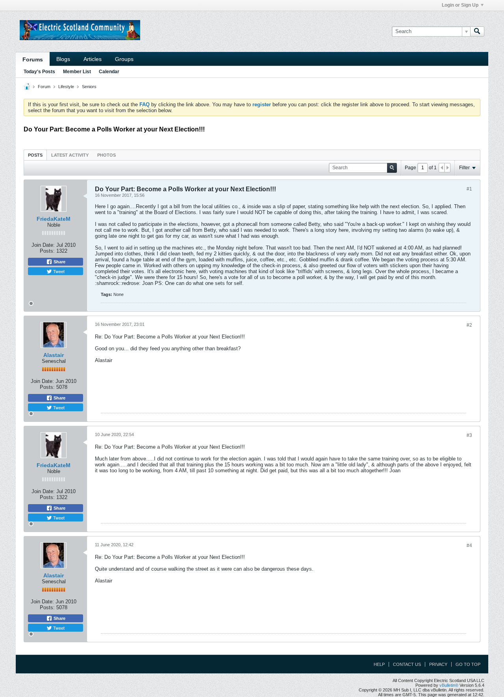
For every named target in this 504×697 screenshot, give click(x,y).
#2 (469, 325)
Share (58, 261)
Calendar (109, 71)
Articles (92, 59)
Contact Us (407, 664)
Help (379, 664)
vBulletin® (448, 685)
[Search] (477, 31)
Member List (77, 71)
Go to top (468, 664)
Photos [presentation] (106, 155)
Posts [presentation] (35, 155)
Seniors (89, 86)
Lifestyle (66, 86)
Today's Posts (39, 71)
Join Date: (43, 245)
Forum (44, 86)
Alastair (53, 355)
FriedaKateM (53, 219)
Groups (124, 59)
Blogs (63, 59)
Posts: (47, 251)
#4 (469, 545)
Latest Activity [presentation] (70, 155)
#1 (469, 189)
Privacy (438, 664)
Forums (32, 59)
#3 (469, 435)
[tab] (35, 155)
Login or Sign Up (460, 5)
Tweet (58, 271)
